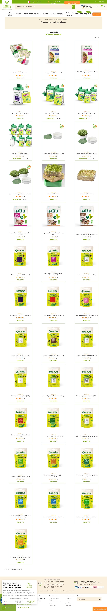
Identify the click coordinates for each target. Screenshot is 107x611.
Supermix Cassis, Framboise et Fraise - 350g (20, 233)
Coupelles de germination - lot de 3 (20, 194)
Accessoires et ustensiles (69, 13)
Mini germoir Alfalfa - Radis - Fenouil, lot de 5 (86, 72)
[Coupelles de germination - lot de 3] (20, 175)
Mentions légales (54, 598)
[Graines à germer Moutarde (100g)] (86, 377)
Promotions (96, 14)
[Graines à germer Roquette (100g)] (86, 498)
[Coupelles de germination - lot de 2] (86, 135)
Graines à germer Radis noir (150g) (20, 315)
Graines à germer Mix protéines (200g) (20, 435)
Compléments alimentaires (79, 13)
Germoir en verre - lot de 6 (20, 153)
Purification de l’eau (60, 14)
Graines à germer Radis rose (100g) (86, 355)
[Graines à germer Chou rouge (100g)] (86, 417)
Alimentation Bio (87, 13)
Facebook (68, 598)
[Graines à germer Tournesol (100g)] (53, 337)
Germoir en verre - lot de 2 (53, 113)
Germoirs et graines (45, 14)
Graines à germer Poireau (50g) (86, 275)
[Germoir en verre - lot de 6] (20, 135)
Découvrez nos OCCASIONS (72, 2)
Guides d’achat (41, 598)
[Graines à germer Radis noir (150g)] (20, 296)
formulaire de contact (24, 605)
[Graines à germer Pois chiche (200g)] (53, 377)
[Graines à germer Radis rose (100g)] (86, 337)
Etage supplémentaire (86, 194)
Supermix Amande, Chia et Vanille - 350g (53, 233)
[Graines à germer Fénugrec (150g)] (20, 538)
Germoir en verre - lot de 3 (86, 113)
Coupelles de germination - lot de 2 (86, 153)
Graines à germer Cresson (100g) (53, 517)
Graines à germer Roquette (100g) (86, 517)
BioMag (39, 600)
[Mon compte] (104, 6)
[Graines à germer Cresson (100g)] (53, 498)
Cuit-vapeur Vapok (10, 13)
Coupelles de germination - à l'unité (53, 153)
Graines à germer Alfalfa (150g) (20, 275)
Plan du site (52, 606)
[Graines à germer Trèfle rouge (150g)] (86, 296)
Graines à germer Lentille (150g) (53, 436)
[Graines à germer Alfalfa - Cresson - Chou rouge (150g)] (20, 498)
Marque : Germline (54, 34)
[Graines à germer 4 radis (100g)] (20, 337)
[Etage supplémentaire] (86, 175)
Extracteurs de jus (18, 14)
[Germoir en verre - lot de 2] (53, 94)
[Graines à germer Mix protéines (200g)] (20, 417)
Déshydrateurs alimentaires (28, 14)
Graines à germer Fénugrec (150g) (20, 557)
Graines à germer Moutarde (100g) (86, 396)
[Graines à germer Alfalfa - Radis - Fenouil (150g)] (53, 256)
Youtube (67, 604)
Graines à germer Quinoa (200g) (20, 396)
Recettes (39, 602)
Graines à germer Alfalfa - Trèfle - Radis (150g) (53, 476)
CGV (50, 600)
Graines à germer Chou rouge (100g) (86, 436)
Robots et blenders (36, 14)
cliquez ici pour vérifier (68, 591)
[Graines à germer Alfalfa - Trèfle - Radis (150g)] (53, 458)
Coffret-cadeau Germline (20, 73)
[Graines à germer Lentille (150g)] (53, 417)
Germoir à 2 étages (53, 194)
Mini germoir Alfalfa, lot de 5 (53, 73)
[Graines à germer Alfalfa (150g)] (20, 256)
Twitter (67, 600)
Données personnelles (55, 602)
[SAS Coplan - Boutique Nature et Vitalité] (10, 5)
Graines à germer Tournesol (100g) (53, 355)
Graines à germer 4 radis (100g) (20, 355)
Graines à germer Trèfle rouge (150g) (86, 315)
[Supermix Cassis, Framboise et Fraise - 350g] (20, 215)
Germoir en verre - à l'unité (20, 113)
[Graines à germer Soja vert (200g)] (53, 296)
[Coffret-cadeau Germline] (20, 54)
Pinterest (68, 606)
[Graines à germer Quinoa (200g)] (20, 377)
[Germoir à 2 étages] (53, 175)
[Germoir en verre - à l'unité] (20, 94)
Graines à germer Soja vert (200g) (53, 315)
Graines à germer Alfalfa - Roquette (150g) (86, 476)
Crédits (51, 604)
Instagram (68, 602)
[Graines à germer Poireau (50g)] (86, 256)
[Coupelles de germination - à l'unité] (53, 135)
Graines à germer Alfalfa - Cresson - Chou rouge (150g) (20, 516)
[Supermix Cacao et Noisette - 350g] (86, 215)
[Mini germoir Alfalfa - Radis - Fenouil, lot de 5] (86, 54)
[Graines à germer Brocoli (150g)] (20, 458)
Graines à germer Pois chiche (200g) (53, 396)
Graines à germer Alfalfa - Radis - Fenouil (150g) (53, 274)
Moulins (53, 14)
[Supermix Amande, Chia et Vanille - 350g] (53, 215)
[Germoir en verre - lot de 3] (86, 94)
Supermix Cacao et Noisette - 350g (86, 234)
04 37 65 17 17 (100, 1)
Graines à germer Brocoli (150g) (20, 476)
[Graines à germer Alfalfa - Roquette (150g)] (86, 458)
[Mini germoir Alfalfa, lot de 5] (53, 54)
